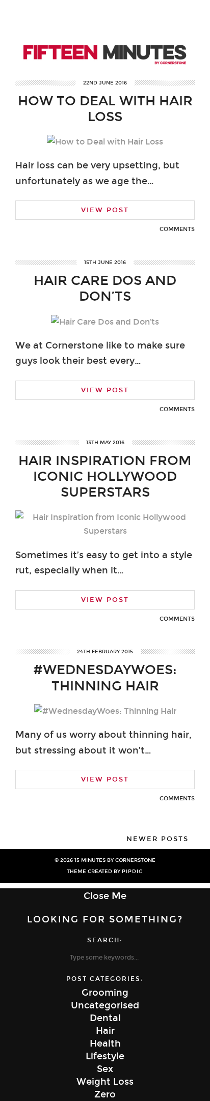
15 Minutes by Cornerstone (114, 860)
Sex (105, 1069)
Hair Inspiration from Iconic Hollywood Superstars (105, 476)
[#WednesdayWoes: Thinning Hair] (105, 711)
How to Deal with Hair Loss (105, 109)
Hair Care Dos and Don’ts (105, 288)
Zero (105, 1094)
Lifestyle (105, 1056)
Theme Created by (105, 871)
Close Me (105, 896)
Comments (177, 229)
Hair (105, 1030)
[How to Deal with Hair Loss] (105, 142)
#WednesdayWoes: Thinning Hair (105, 677)
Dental (105, 1018)
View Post (105, 210)
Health (105, 1043)
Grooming (105, 992)
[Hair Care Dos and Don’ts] (105, 322)
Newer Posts (157, 839)
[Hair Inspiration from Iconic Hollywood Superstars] (105, 531)
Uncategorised (105, 1005)
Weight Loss (105, 1081)
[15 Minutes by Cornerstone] (105, 39)
